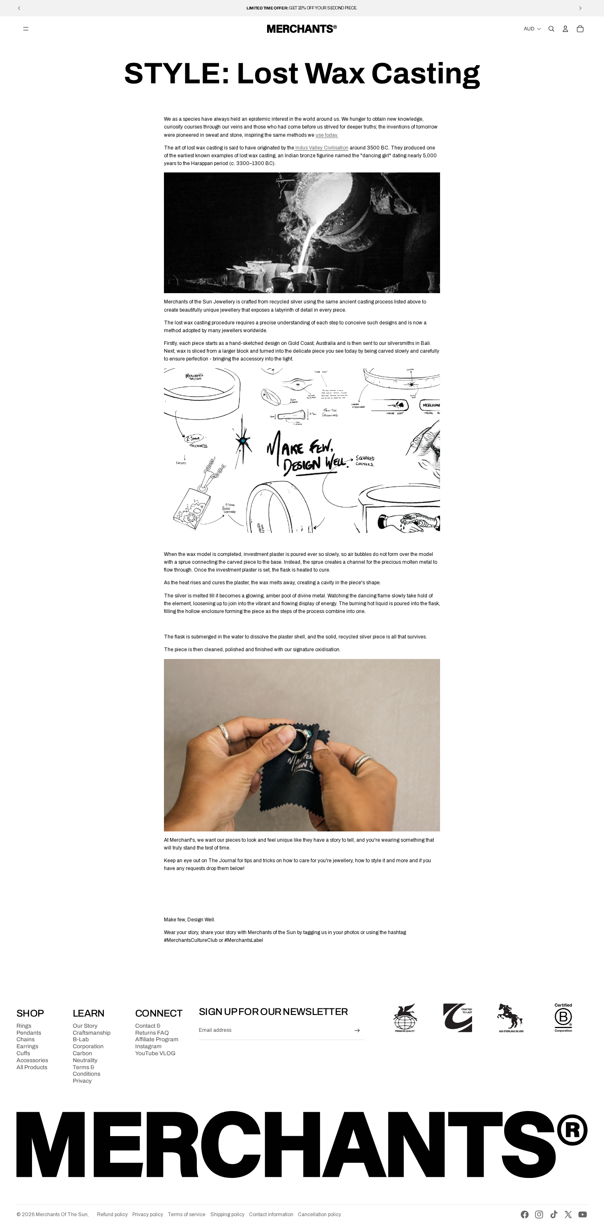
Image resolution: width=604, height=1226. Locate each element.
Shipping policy (227, 1214)
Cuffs (23, 1053)
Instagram (148, 1046)
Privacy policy (147, 1214)
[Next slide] (580, 8)
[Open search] (551, 28)
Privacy (82, 1081)
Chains (25, 1039)
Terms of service (186, 1214)
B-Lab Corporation (88, 1042)
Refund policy (112, 1214)
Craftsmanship (92, 1033)
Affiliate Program (156, 1039)
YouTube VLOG (155, 1053)
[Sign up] (357, 1031)
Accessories (32, 1060)
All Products (31, 1067)
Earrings (27, 1046)
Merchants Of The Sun (62, 1214)
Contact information (271, 1214)
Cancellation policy (319, 1214)
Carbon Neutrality (85, 1056)
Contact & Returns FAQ (152, 1029)
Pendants (28, 1033)
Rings (23, 1026)
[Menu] (25, 28)
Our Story (85, 1026)
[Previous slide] (19, 8)
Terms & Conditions (86, 1070)
